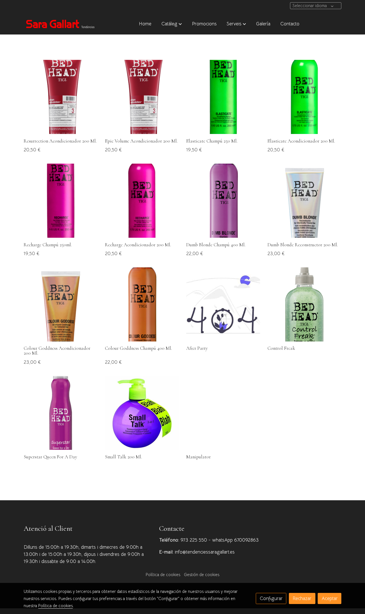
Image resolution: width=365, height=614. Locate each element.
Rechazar (302, 598)
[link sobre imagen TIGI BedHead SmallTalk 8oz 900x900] (142, 413)
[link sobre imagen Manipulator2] (223, 413)
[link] (60, 24)
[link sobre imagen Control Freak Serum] (304, 304)
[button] (172, 24)
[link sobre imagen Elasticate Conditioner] (304, 97)
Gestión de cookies (201, 574)
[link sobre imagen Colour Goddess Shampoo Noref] (142, 304)
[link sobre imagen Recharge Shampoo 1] (61, 201)
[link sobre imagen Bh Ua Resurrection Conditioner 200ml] (61, 97)
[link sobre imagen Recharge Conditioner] (142, 201)
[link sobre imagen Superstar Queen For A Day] (61, 413)
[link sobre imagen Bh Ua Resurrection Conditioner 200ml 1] (142, 97)
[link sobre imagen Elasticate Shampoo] (223, 97)
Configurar (271, 598)
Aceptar (330, 598)
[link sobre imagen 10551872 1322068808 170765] (223, 304)
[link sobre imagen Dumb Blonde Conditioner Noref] (304, 201)
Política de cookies (163, 574)
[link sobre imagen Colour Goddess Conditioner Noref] (61, 304)
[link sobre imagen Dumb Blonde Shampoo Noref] (223, 201)
